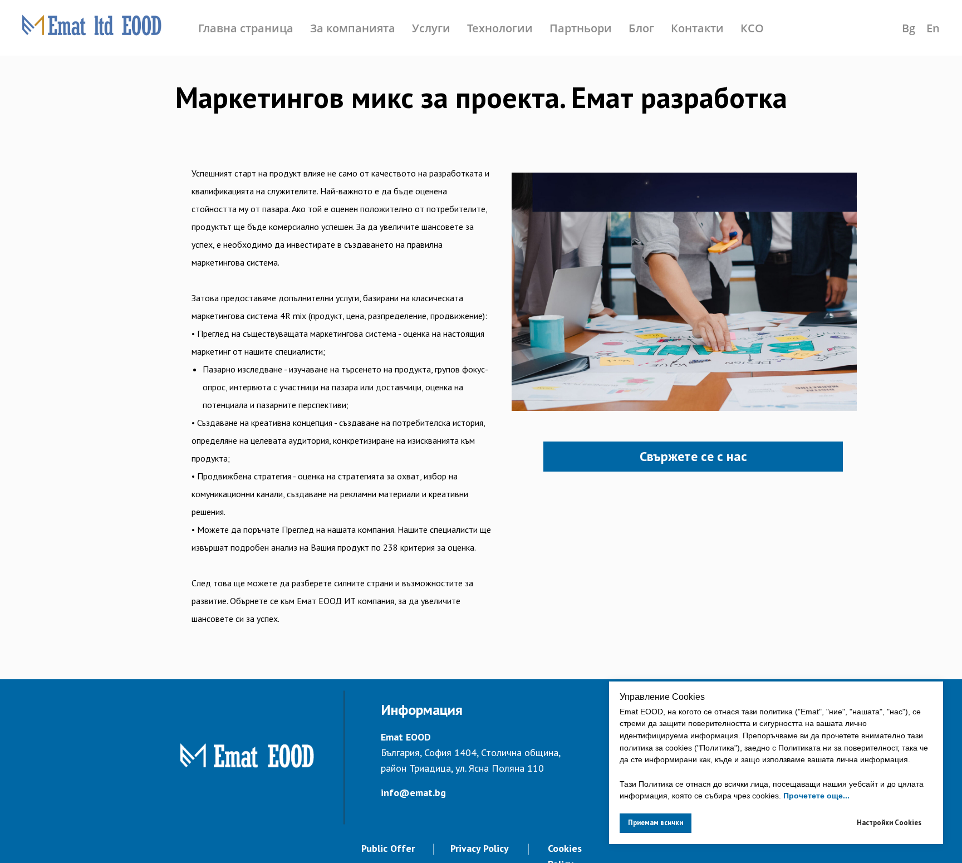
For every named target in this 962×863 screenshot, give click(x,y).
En (933, 28)
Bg (908, 28)
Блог (641, 28)
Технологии (500, 28)
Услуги (431, 28)
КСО (752, 28)
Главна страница (245, 28)
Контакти (697, 28)
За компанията (352, 28)
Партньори (580, 28)
